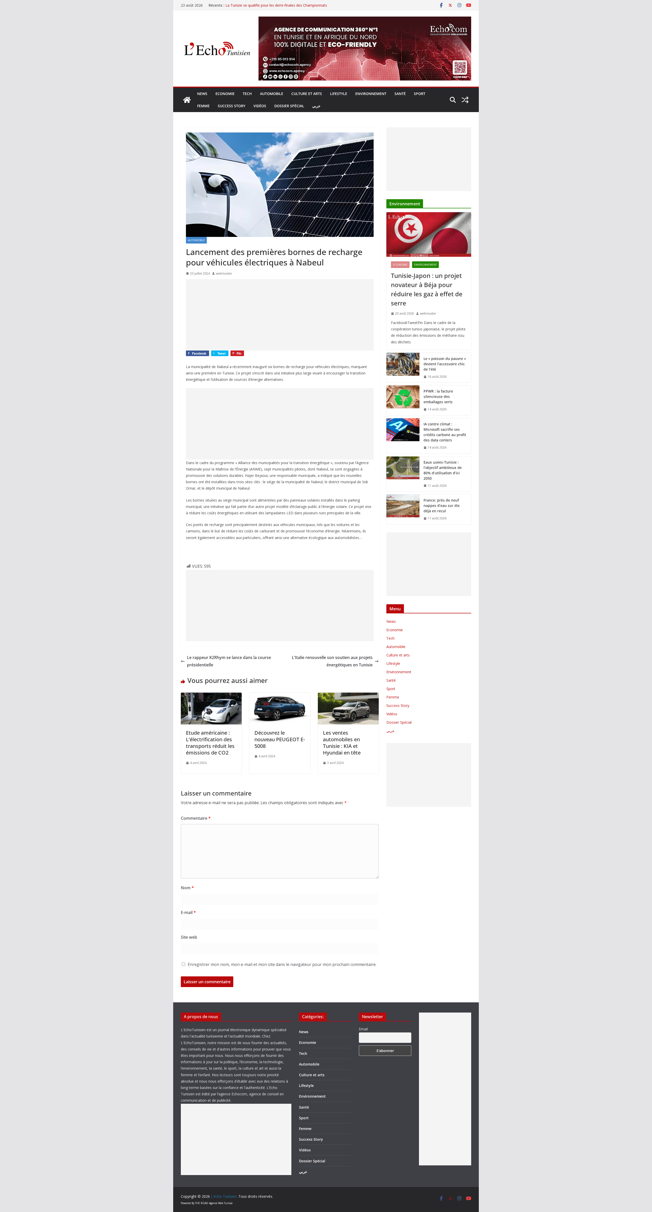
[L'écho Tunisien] (187, 100)
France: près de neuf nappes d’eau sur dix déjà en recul (442, 505)
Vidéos (259, 105)
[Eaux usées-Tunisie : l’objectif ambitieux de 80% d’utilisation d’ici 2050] (402, 474)
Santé (400, 93)
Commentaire (196, 818)
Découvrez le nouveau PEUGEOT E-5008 (279, 739)
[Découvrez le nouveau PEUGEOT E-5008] (279, 696)
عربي (316, 105)
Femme (203, 105)
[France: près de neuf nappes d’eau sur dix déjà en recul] (402, 509)
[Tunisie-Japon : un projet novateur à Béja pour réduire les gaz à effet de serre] (428, 234)
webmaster (224, 273)
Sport (419, 93)
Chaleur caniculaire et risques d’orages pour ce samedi (270, 5)
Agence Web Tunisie (221, 1203)
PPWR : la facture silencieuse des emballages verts (438, 396)
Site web (189, 937)
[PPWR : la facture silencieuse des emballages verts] (402, 400)
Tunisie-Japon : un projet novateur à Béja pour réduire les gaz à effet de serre (427, 289)
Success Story (231, 105)
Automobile (271, 93)
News (202, 93)
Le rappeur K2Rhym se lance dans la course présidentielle (229, 661)
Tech (247, 93)
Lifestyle (338, 93)
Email (363, 1029)
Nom (187, 888)
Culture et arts (306, 93)
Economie (225, 93)
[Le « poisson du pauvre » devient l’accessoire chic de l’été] (402, 368)
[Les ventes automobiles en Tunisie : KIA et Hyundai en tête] (348, 696)
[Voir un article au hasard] (465, 100)
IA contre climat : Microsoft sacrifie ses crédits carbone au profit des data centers (445, 432)
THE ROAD (201, 1203)
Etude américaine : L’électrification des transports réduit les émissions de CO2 (210, 742)
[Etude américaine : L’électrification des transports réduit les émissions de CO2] (211, 696)
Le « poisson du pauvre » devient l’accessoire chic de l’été (445, 364)
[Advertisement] (280, 315)
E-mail (188, 912)
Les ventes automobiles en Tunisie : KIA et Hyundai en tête (342, 742)
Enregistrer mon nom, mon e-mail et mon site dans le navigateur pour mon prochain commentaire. (282, 964)
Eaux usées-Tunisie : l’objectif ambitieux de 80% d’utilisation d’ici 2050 (443, 470)
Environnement (370, 93)
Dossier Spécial (289, 105)
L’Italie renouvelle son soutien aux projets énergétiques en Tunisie (332, 661)
